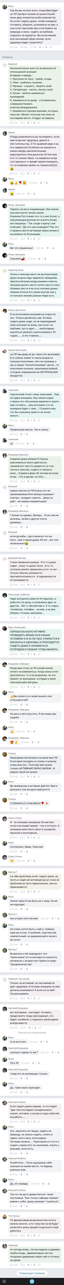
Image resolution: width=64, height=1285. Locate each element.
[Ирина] (5, 133)
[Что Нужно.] (5, 1216)
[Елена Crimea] (5, 819)
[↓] (45, 47)
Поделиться (50, 46)
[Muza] (5, 7)
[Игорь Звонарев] (5, 205)
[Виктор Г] (5, 873)
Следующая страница (32, 1273)
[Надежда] (5, 1246)
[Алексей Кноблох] (5, 1103)
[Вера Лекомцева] (5, 628)
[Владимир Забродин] (5, 664)
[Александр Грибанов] (5, 595)
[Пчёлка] (5, 754)
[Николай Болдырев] (5, 1009)
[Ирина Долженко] (5, 311)
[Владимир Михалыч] (5, 455)
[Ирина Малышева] (5, 351)
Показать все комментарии (32, 1033)
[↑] (40, 47)
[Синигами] (5, 391)
